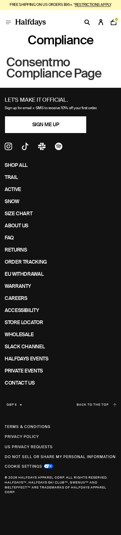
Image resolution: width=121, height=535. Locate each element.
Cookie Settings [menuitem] (23, 465)
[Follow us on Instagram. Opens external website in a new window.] (8, 148)
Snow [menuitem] (12, 201)
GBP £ (12, 405)
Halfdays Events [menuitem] (26, 358)
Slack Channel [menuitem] (25, 346)
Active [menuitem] (13, 189)
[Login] (101, 22)
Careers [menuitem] (16, 298)
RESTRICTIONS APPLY (92, 4)
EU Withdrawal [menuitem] (24, 274)
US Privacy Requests (29, 447)
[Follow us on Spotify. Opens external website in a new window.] (58, 148)
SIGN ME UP (45, 124)
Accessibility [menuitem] (22, 310)
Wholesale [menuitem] (19, 334)
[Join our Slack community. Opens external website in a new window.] (42, 148)
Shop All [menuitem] (16, 165)
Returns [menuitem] (16, 250)
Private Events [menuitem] (24, 371)
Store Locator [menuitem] (24, 322)
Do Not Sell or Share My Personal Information (60, 457)
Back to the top (93, 405)
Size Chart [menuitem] (18, 213)
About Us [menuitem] (16, 225)
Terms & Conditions (28, 427)
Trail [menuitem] (11, 177)
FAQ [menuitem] (9, 237)
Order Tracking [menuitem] (26, 262)
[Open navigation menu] (8, 22)
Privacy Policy (22, 437)
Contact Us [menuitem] (19, 383)
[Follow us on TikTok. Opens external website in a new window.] (25, 148)
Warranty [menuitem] (18, 286)
